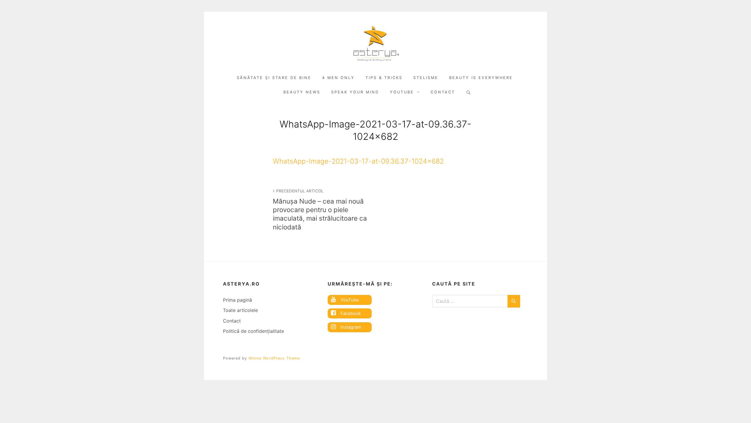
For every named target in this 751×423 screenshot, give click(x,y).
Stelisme (425, 77)
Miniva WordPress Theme (274, 358)
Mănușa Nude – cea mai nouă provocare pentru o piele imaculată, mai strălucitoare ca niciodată (320, 210)
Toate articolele (240, 310)
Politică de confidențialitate (253, 331)
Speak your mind (355, 92)
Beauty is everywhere (481, 77)
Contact (443, 92)
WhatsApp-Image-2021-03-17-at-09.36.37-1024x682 (358, 161)
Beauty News (301, 92)
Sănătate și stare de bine (274, 77)
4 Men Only (338, 77)
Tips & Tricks (384, 77)
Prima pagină (237, 300)
